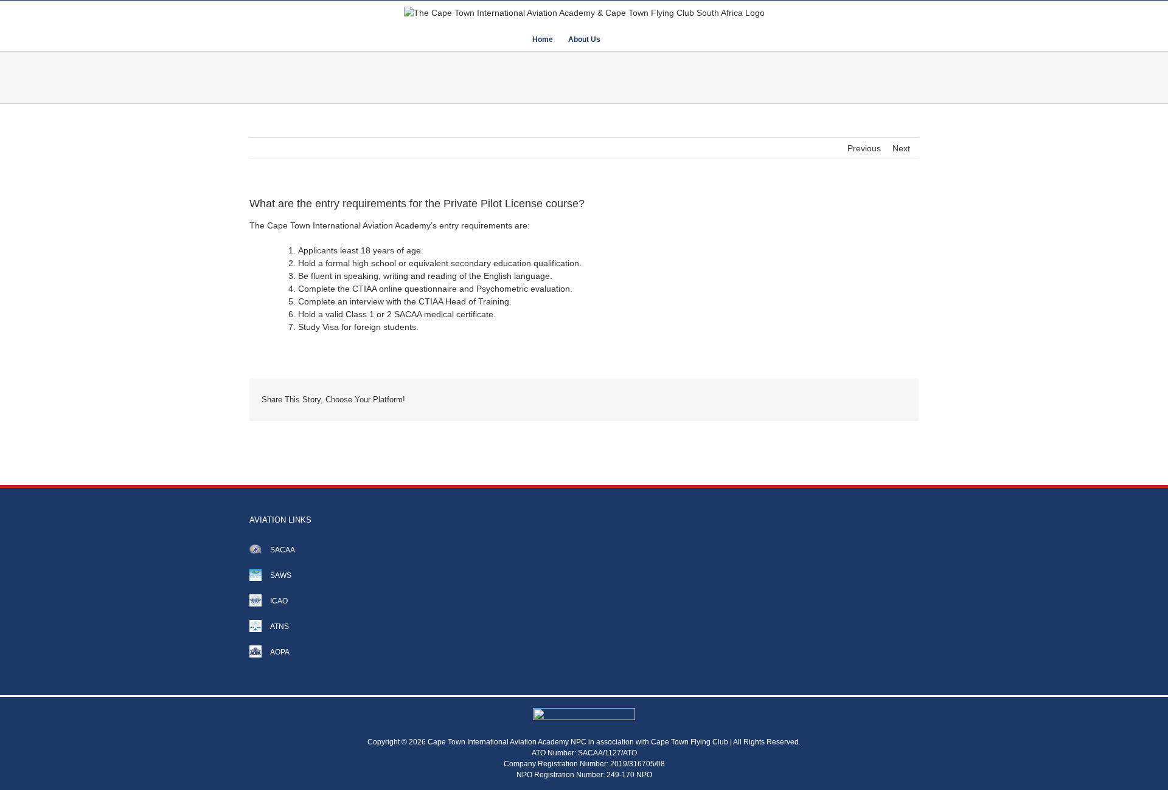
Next (901, 148)
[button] (618, 38)
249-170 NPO (629, 775)
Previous (864, 148)
